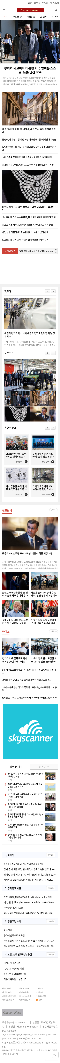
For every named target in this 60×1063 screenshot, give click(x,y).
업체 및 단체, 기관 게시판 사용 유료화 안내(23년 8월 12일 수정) (30, 874)
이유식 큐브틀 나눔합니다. (15, 979)
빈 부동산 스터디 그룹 (13, 907)
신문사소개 (6, 988)
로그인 (30, 3)
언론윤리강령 (41, 996)
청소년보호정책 (25, 996)
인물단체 (31, 17)
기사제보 (39, 988)
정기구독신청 (24, 992)
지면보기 (45, 3)
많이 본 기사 (16, 766)
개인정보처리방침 (9, 996)
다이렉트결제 (7, 992)
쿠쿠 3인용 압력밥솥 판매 (15, 974)
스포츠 (55, 17)
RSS (40, 1000)
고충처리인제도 (8, 1000)
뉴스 (5, 17)
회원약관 (39, 992)
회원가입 (37, 3)
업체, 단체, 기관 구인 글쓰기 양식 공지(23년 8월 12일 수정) (30, 869)
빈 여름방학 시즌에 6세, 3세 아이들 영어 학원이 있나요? (28, 940)
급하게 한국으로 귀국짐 (14, 935)
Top (55, 1054)
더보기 (51, 855)
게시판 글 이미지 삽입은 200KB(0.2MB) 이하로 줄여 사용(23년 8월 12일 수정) (30, 880)
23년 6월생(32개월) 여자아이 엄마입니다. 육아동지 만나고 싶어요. (30, 897)
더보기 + (54, 510)
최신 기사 (44, 766)
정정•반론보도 (24, 1000)
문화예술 (17, 17)
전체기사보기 (54, 3)
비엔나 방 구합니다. (12, 963)
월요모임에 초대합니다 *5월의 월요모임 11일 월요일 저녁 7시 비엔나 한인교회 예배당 (30, 913)
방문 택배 (8, 930)
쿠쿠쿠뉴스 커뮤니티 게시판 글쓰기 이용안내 (23, 864)
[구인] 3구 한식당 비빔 (14, 968)
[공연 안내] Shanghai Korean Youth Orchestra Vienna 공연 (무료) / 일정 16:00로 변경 (30, 902)
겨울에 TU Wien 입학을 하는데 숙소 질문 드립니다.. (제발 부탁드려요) (30, 946)
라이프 (43, 17)
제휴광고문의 (24, 988)
